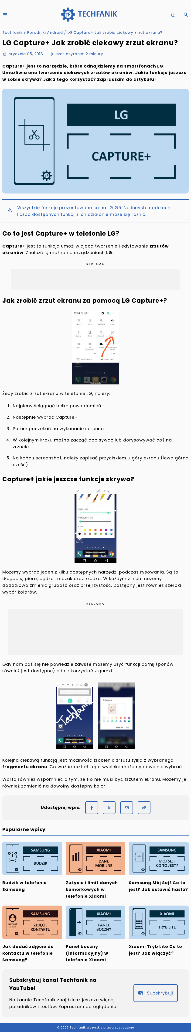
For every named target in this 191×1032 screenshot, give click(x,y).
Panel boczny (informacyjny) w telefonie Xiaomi (87, 953)
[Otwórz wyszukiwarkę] (186, 14)
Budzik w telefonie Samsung (24, 886)
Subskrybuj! (160, 993)
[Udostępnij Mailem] (126, 807)
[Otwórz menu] (5, 14)
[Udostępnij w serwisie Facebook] (91, 807)
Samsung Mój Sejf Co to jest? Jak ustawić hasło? (158, 886)
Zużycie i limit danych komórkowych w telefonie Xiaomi (92, 889)
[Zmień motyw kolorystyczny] (173, 14)
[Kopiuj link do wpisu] (144, 807)
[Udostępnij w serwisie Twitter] (109, 807)
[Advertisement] (95, 279)
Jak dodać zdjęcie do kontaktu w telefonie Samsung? (28, 953)
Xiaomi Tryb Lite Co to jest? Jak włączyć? (155, 950)
